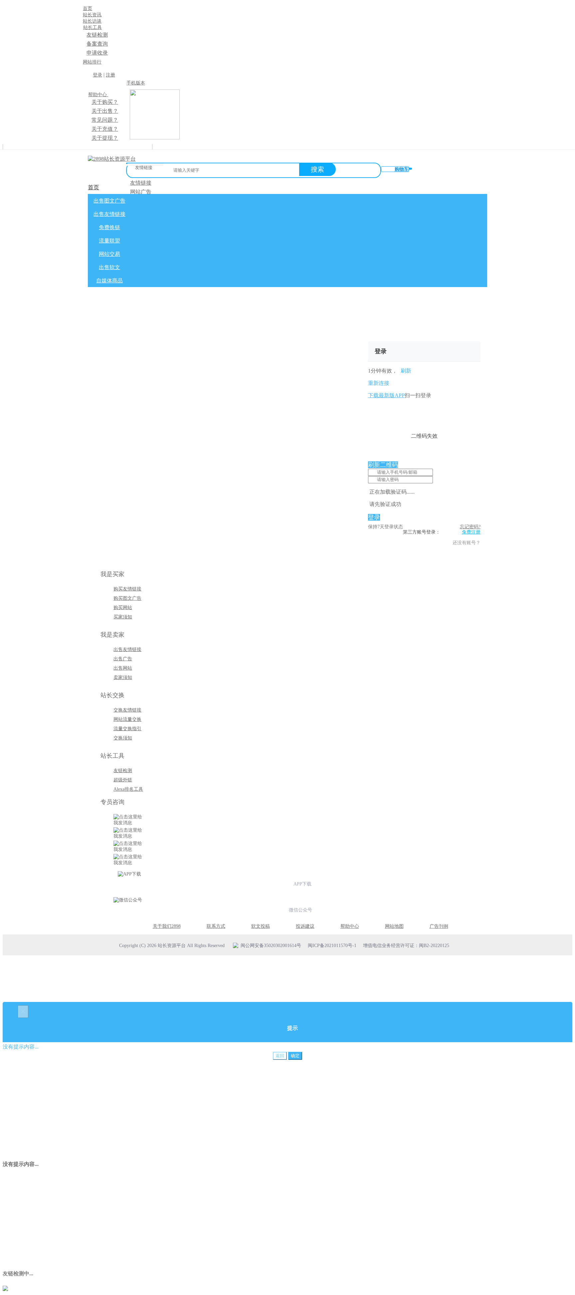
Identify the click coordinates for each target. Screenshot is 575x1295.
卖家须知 (122, 677)
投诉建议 (305, 926)
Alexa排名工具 (128, 789)
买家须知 (122, 616)
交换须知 (122, 737)
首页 (87, 8)
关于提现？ (105, 138)
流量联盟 (109, 240)
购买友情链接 (127, 588)
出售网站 (122, 668)
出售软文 (109, 267)
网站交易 (109, 254)
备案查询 (97, 44)
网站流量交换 (127, 719)
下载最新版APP (386, 395)
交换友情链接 (127, 710)
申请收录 (97, 53)
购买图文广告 (127, 598)
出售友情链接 (109, 214)
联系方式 (216, 926)
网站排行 (92, 62)
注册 (110, 75)
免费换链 (109, 227)
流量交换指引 (127, 728)
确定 (295, 1055)
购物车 (402, 169)
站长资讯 (92, 14)
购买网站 (122, 607)
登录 (97, 75)
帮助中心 (98, 94)
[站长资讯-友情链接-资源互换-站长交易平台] (112, 159)
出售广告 (122, 658)
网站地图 (394, 926)
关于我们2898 (167, 926)
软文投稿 (260, 926)
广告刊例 (439, 926)
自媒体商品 (109, 280)
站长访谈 (92, 21)
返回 (280, 1055)
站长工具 (92, 27)
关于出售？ (105, 111)
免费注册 (471, 532)
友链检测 (97, 35)
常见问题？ (105, 120)
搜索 (317, 169)
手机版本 (135, 83)
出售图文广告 (109, 201)
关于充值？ (105, 129)
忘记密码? (470, 527)
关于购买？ (105, 102)
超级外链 (122, 779)
